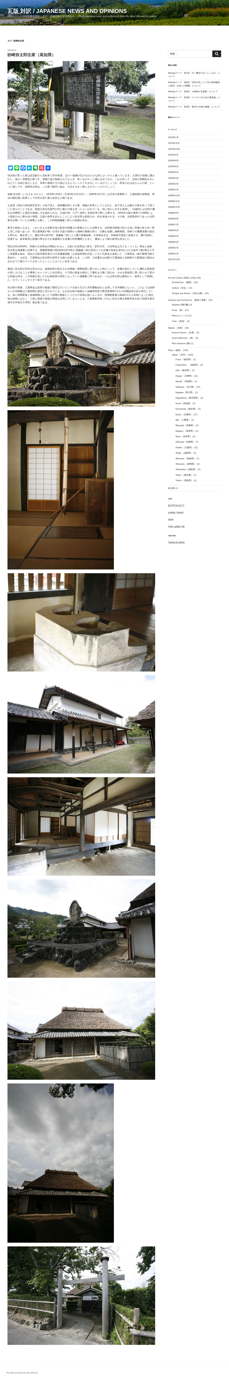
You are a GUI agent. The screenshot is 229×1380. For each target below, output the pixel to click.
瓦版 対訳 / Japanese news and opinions (67, 11)
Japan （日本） (179, 354)
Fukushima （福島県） (188, 365)
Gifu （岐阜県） (183, 370)
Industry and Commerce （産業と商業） (188, 300)
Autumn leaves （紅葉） (184, 332)
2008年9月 (173, 213)
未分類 (171, 488)
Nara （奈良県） (184, 436)
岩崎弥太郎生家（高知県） (31, 54)
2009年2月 (173, 184)
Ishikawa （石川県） (186, 387)
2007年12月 (174, 259)
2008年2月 (173, 247)
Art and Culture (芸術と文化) (182, 277)
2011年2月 (173, 154)
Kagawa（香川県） (185, 392)
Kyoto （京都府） (184, 414)
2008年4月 (173, 236)
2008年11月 (174, 201)
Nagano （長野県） (185, 431)
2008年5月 (173, 230)
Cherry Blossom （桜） (183, 338)
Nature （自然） (176, 328)
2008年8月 (173, 218)
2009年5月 (173, 172)
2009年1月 (173, 189)
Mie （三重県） (183, 420)
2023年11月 (174, 143)
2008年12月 (174, 195)
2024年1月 (173, 137)
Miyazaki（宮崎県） (185, 425)
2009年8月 (173, 160)
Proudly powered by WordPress (22, 1372)
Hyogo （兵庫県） (184, 376)
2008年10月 (174, 207)
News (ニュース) (180, 315)
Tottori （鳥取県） (184, 480)
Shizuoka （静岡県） (186, 464)
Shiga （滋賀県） (184, 453)
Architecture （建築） (182, 282)
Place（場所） (175, 350)
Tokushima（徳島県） (186, 469)
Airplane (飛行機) (180, 304)
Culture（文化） (180, 288)
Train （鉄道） (179, 321)
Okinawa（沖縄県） (185, 442)
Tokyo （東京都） (184, 475)
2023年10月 (174, 149)
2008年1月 (173, 253)
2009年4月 (173, 178)
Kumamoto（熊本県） (186, 409)
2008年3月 (173, 242)
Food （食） (178, 310)
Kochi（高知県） (184, 403)
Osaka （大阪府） (184, 447)
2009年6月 (173, 166)
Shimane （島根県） (186, 458)
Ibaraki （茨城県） (185, 381)
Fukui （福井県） (184, 359)
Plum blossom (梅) (181, 343)
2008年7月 (173, 224)
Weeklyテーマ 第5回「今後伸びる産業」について (193, 91)
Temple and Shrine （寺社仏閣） (188, 293)
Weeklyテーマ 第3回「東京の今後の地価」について (194, 106)
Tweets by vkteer (176, 542)
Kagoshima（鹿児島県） (188, 398)
